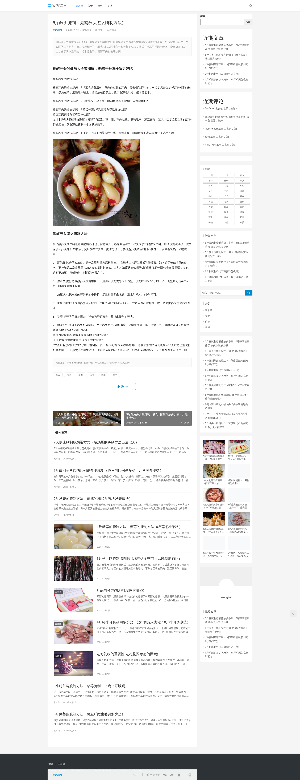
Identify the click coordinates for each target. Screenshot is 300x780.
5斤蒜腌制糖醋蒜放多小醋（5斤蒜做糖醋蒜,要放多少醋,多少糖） (214, 457)
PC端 (50, 764)
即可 (211, 185)
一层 (211, 175)
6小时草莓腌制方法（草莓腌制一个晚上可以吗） (91, 685)
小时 (211, 196)
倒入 (242, 175)
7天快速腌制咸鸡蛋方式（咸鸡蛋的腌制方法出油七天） (96, 442)
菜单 (100, 5)
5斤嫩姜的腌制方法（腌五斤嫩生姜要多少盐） (89, 714)
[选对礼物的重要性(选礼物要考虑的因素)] (73, 663)
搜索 (202, 16)
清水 (103, 374)
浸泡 (92, 374)
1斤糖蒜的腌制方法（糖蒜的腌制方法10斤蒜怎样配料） (139, 526)
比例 (242, 201)
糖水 (115, 374)
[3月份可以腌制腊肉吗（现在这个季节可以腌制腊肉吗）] (73, 568)
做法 (58, 374)
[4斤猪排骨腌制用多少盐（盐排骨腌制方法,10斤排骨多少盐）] (73, 632)
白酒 (242, 206)
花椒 (242, 211)
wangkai (57, 29)
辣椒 (226, 217)
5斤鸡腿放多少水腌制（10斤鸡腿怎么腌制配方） (213, 506)
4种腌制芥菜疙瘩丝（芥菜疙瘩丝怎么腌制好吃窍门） (213, 482)
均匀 (242, 185)
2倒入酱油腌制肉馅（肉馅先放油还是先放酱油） (238, 530)
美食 (90, 5)
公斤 (211, 180)
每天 (226, 201)
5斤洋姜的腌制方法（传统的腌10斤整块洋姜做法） (93, 498)
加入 (242, 180)
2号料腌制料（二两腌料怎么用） (222, 73)
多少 (211, 190)
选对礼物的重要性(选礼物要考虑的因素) (127, 653)
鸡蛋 (242, 222)
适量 (242, 217)
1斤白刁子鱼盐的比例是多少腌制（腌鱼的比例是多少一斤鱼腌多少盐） (108, 470)
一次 (226, 175)
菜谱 (109, 5)
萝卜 (211, 217)
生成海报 (154, 775)
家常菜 (79, 5)
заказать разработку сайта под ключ (225, 116)
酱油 (211, 222)
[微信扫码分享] (165, 775)
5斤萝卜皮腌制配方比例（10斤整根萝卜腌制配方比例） (238, 457)
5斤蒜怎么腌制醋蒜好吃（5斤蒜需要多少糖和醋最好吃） (213, 530)
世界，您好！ (230, 108)
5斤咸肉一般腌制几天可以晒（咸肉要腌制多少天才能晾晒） (238, 554)
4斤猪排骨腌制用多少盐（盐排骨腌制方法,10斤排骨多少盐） (143, 622)
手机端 (61, 764)
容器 (242, 190)
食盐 (226, 222)
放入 (226, 196)
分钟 (226, 180)
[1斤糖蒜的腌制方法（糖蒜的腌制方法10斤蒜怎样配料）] (73, 536)
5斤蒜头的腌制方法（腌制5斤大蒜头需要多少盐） (238, 506)
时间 (69, 374)
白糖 (226, 206)
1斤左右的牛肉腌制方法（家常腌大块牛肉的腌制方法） (213, 554)
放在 (242, 196)
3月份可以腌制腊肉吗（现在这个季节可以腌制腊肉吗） (139, 558)
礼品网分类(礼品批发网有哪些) (120, 590)
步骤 (80, 374)
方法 (211, 201)
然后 (211, 206)
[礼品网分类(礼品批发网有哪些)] (73, 600)
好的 (226, 190)
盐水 (211, 211)
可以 (226, 185)
